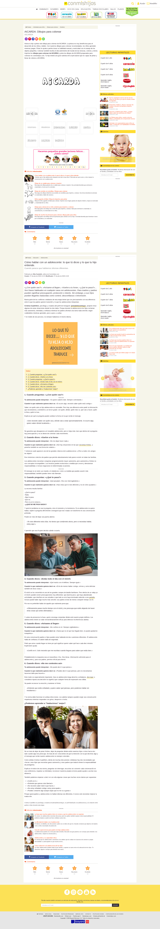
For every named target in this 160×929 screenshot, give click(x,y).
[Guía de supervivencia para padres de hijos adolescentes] (29, 832)
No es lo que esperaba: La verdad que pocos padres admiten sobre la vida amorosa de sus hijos (120, 347)
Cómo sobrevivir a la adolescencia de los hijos (49, 845)
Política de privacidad (67, 914)
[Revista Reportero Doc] (129, 75)
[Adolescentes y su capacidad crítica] (29, 840)
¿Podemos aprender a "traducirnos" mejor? (43, 389)
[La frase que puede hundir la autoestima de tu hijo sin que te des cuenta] (104, 335)
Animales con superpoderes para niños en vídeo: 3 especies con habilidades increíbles (122, 123)
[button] (103, 149)
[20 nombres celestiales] (117, 378)
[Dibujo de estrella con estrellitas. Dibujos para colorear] (29, 194)
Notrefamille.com (58, 916)
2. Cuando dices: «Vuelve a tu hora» (40, 377)
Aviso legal (48, 914)
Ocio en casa (73, 9)
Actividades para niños (39, 27)
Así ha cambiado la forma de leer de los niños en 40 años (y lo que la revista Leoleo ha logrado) (122, 99)
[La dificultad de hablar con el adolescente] (29, 824)
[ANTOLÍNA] (32, 114)
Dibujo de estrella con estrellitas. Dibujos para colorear (51, 191)
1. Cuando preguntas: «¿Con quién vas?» (42, 374)
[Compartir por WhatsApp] (43, 38)
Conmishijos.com (111, 916)
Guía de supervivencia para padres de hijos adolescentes (52, 830)
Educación (86, 9)
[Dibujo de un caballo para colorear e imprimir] (29, 186)
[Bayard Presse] (78, 921)
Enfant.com (68, 916)
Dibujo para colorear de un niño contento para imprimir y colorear (54, 207)
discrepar (90, 677)
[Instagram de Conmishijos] (26, 38)
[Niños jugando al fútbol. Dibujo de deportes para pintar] (29, 201)
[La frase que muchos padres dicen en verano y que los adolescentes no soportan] (29, 816)
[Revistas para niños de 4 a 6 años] (67, 15)
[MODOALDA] (59, 127)
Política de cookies (98, 914)
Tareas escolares (100, 9)
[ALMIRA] (45, 141)
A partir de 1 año (106, 58)
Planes (121, 9)
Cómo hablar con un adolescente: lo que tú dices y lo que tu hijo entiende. (57, 175)
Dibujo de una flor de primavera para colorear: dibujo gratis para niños (55, 215)
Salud (113, 9)
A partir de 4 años (107, 63)
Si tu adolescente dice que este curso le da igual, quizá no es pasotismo (121, 329)
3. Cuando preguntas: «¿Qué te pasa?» (41, 379)
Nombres (54, 9)
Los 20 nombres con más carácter (117, 160)
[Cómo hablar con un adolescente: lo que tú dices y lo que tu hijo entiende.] (29, 178)
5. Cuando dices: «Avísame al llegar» (41, 384)
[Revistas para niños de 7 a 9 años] (81, 15)
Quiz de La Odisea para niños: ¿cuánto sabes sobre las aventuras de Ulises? (120, 112)
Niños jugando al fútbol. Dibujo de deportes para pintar (51, 199)
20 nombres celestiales (117, 390)
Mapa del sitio (79, 914)
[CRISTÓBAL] (32, 127)
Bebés (62, 9)
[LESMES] (73, 127)
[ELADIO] (32, 141)
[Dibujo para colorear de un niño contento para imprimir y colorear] (29, 209)
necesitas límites (85, 445)
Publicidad (56, 914)
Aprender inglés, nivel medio (106, 86)
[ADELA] (87, 127)
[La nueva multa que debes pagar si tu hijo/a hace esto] (104, 354)
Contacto (88, 914)
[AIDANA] (90, 114)
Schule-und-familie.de (99, 916)
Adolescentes (44, 257)
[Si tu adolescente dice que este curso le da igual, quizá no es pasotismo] (104, 330)
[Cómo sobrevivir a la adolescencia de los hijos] (29, 848)
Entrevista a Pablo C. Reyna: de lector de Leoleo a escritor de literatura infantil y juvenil (121, 106)
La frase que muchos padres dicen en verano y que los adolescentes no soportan (59, 814)
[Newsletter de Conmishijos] (40, 38)
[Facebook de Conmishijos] (33, 38)
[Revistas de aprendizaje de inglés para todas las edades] (111, 15)
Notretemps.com (86, 916)
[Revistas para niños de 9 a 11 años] (96, 15)
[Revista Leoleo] (129, 70)
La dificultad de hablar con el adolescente (47, 822)
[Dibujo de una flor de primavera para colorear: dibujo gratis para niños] (29, 217)
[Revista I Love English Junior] (129, 81)
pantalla (92, 597)
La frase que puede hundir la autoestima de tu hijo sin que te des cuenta (122, 334)
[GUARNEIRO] (45, 127)
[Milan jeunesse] (87, 921)
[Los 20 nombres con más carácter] (117, 148)
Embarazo (43, 9)
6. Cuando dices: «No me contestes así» (42, 386)
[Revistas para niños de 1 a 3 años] (52, 15)
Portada (29, 27)
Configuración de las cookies (114, 914)
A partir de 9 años (107, 75)
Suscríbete (130, 175)
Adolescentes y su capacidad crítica (45, 838)
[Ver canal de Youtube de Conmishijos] (36, 38)
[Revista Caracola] (129, 64)
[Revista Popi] (129, 58)
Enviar (115, 905)
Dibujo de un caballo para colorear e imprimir (48, 183)
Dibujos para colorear (52, 27)
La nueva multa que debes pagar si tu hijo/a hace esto (122, 353)
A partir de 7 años (107, 69)
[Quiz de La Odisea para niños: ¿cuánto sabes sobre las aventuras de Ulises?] (104, 113)
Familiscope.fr (77, 916)
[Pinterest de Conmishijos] (29, 38)
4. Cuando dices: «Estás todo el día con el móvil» (45, 382)
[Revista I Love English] (129, 86)
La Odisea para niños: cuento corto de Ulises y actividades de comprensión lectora (122, 118)
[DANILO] (59, 141)
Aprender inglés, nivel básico (106, 81)
